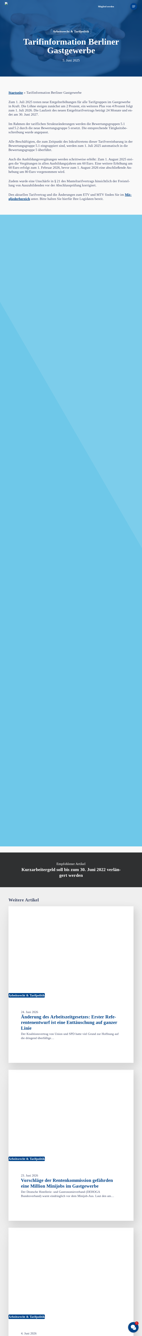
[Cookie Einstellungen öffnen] (7, 1331)
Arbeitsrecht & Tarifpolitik (71, 31)
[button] (133, 6)
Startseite (15, 92)
